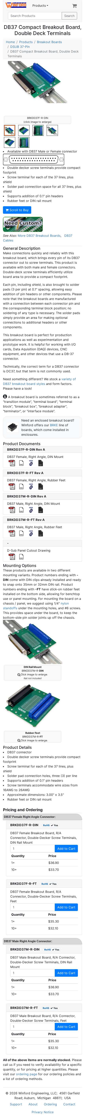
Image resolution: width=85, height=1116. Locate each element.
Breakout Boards (49, 42)
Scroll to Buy (18, 210)
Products (39, 5)
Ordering (50, 1104)
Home (10, 42)
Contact (69, 1104)
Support (16, 1104)
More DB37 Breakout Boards (39, 236)
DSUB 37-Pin (20, 47)
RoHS (46, 825)
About (33, 1104)
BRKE (54, 425)
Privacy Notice (43, 1112)
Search (69, 16)
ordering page (26, 1074)
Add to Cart (66, 849)
